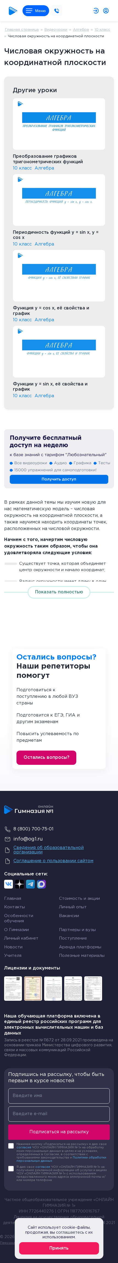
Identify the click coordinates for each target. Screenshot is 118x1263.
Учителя (12, 955)
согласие (23, 1147)
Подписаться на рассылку (59, 1132)
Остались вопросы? (46, 757)
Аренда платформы (80, 947)
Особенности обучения (18, 918)
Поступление (73, 938)
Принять (59, 1248)
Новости (13, 947)
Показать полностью (59, 592)
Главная (12, 898)
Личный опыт (73, 907)
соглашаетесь (70, 1232)
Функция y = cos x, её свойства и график (51, 310)
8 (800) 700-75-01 (33, 829)
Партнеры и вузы (77, 930)
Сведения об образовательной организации (48, 850)
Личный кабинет (21, 938)
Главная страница (22, 29)
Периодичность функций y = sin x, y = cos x (56, 235)
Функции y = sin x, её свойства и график (50, 386)
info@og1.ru (28, 839)
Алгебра (81, 29)
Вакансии (69, 916)
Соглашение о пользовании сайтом (53, 861)
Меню (40, 11)
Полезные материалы (82, 955)
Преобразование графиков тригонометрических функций (48, 159)
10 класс (102, 29)
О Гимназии (16, 930)
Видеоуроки (55, 29)
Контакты (14, 907)
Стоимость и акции (79, 898)
